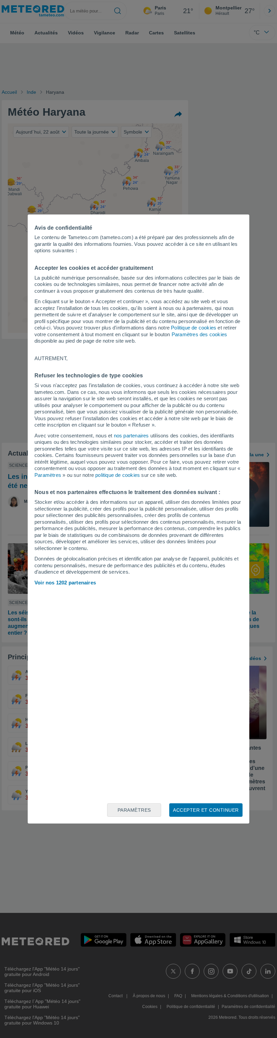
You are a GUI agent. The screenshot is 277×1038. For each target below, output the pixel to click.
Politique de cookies (193, 327)
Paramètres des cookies (199, 334)
